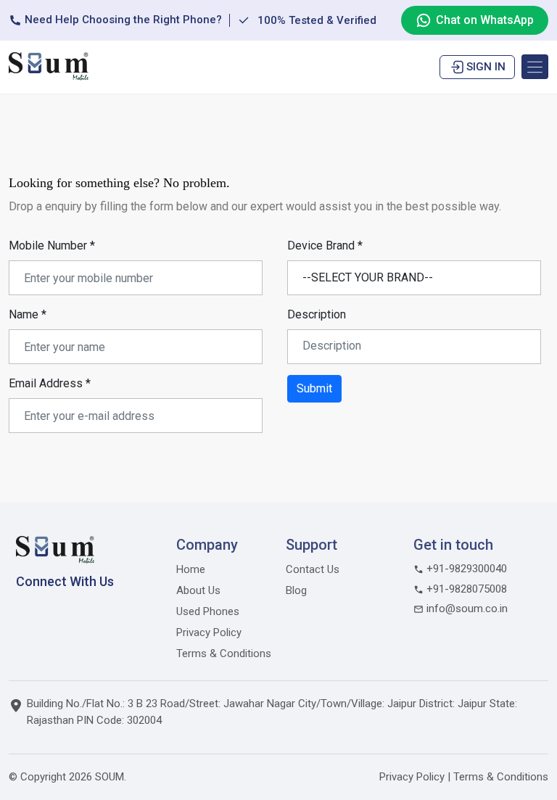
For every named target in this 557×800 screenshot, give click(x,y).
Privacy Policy (209, 632)
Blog (296, 590)
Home (190, 569)
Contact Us (312, 569)
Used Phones (207, 611)
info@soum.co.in (466, 608)
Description (316, 314)
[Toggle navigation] (534, 66)
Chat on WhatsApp (485, 20)
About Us (198, 590)
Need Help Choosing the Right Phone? (122, 20)
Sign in (486, 66)
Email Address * (50, 383)
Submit (314, 388)
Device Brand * (325, 245)
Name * (27, 314)
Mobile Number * (52, 245)
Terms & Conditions (223, 653)
